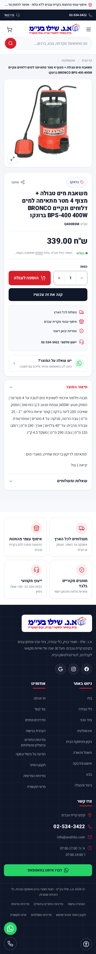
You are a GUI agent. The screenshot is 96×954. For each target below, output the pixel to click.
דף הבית (87, 60)
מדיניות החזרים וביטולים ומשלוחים (33, 742)
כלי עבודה (85, 708)
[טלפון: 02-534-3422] (10, 943)
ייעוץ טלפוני (59, 342)
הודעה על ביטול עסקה (31, 753)
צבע (89, 774)
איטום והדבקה (82, 763)
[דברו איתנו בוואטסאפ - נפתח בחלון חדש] (10, 928)
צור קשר (40, 708)
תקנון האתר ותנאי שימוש (71, 914)
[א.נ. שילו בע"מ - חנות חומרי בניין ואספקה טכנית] (57, 623)
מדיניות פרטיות (20, 904)
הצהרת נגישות (36, 730)
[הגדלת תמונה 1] (48, 123)
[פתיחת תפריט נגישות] (86, 944)
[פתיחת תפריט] (88, 29)
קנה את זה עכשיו (48, 295)
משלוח (39, 253)
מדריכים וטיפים (35, 719)
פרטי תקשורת (36, 786)
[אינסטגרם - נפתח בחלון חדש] (73, 669)
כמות (83, 266)
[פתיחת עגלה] (9, 29)
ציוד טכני (86, 719)
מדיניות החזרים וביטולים (48, 904)
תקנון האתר (38, 764)
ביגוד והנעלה (83, 784)
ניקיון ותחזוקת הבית (79, 741)
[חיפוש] (10, 43)
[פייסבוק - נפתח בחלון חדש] (86, 669)
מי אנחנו (40, 697)
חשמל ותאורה (82, 752)
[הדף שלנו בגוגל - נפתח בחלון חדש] (60, 669)
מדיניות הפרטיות (34, 775)
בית (89, 697)
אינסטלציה (68, 60)
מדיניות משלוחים (41, 914)
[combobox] (53, 43)
